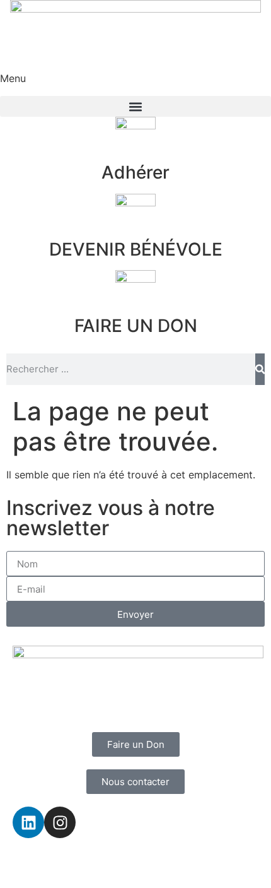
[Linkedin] (28, 822)
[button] (135, 106)
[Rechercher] (260, 369)
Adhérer (135, 172)
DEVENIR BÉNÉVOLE (135, 249)
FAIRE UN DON (135, 325)
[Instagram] (60, 822)
